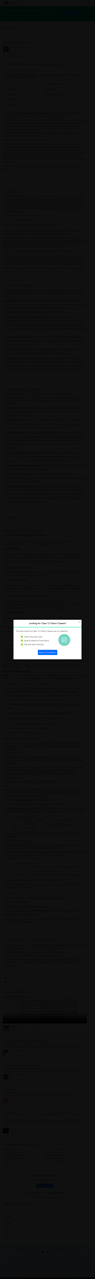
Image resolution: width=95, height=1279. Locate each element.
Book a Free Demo (47, 652)
